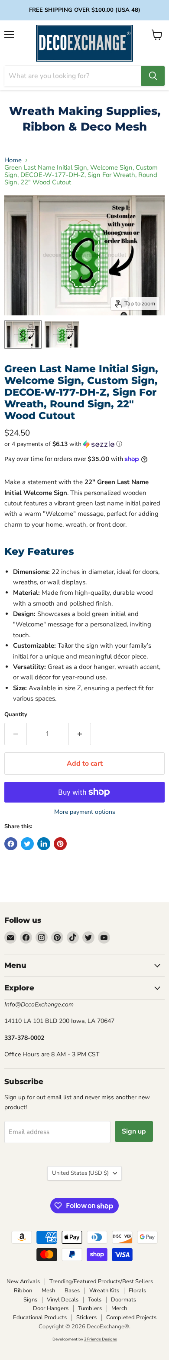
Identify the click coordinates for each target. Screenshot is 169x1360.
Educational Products (40, 1317)
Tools (94, 1300)
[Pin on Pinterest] (60, 843)
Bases (72, 1290)
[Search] (153, 76)
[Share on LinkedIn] (43, 843)
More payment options (84, 812)
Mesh (48, 1290)
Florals (137, 1290)
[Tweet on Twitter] (27, 843)
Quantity (15, 714)
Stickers (86, 1317)
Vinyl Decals (62, 1300)
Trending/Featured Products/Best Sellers (101, 1281)
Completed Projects (131, 1317)
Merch (119, 1308)
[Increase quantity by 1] (80, 734)
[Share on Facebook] (10, 843)
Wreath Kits (104, 1290)
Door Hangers (50, 1308)
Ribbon (23, 1290)
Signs (30, 1300)
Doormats (123, 1300)
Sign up (134, 1131)
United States (80, 1173)
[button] (84, 444)
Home (13, 160)
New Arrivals (23, 1281)
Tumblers (90, 1308)
